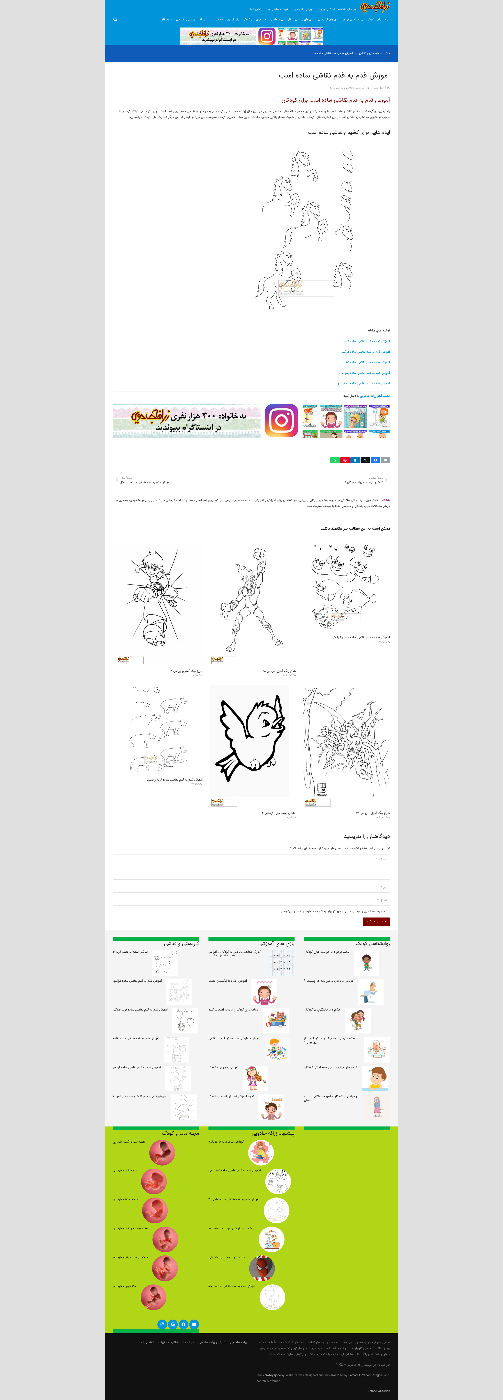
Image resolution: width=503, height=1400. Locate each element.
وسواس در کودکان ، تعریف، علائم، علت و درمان (330, 1098)
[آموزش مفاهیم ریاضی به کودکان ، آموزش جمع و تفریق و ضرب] (282, 952)
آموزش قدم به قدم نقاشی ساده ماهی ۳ (233, 1199)
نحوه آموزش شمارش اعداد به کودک (231, 1096)
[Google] (173, 1324)
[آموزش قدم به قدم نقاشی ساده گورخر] (178, 1068)
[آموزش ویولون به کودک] (255, 1068)
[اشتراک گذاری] (375, 460)
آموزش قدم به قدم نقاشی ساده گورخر (137, 1067)
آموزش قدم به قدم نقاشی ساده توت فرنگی (140, 1009)
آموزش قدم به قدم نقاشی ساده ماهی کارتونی (361, 637)
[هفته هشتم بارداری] (155, 1200)
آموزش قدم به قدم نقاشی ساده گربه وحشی (175, 779)
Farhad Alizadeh (379, 1391)
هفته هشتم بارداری (125, 1199)
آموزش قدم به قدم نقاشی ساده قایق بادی (363, 383)
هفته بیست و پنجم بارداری (130, 1257)
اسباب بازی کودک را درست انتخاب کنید (233, 1009)
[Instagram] (162, 1324)
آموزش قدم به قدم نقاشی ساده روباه (231, 1286)
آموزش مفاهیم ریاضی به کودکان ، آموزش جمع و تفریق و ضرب (235, 953)
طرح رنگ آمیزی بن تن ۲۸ (373, 813)
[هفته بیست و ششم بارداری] (165, 1229)
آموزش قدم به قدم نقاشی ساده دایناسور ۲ (140, 1096)
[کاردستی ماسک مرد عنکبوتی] (262, 1258)
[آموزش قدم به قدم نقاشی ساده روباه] (272, 1287)
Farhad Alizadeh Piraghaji (365, 1375)
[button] (115, 19)
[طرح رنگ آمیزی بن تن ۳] (158, 543)
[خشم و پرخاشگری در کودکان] (358, 1010)
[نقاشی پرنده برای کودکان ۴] (251, 685)
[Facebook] (183, 1324)
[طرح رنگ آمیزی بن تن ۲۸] (345, 685)
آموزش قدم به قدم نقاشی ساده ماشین (365, 351)
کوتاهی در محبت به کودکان (226, 1141)
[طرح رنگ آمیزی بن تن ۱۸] (251, 543)
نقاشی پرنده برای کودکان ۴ (279, 813)
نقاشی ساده (336, 88)
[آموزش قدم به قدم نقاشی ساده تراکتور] (179, 981)
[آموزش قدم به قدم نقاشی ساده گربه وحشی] (158, 685)
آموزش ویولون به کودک (223, 1067)
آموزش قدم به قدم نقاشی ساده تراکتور (137, 980)
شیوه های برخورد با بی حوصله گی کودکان (331, 1067)
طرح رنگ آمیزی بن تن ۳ (186, 671)
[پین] (345, 460)
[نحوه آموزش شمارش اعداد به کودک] (271, 1097)
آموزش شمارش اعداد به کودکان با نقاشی (234, 1038)
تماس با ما (147, 1342)
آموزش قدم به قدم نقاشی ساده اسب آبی (234, 1170)
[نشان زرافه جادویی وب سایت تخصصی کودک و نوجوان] (375, 7)
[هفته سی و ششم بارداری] (162, 1142)
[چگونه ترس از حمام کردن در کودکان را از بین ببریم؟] (377, 1039)
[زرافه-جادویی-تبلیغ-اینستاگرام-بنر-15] (251, 36)
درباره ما (188, 1342)
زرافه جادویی (238, 1342)
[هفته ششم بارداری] (154, 1171)
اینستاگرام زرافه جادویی (375, 395)
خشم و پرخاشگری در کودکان (322, 1009)
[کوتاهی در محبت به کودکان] (261, 1142)
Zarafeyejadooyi (274, 1375)
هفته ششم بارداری (125, 1170)
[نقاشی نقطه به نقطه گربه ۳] (165, 952)
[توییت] (365, 460)
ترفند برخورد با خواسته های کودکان (326, 951)
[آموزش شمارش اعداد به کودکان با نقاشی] (278, 1039)
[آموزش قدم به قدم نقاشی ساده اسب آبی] (278, 1171)
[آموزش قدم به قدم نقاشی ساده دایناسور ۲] (184, 1097)
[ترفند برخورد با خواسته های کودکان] (366, 952)
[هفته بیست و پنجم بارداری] (165, 1258)
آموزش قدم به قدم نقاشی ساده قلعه (367, 341)
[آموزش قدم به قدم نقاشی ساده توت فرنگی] (185, 1010)
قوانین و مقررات (168, 1342)
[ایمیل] (385, 460)
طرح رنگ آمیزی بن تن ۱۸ (279, 671)
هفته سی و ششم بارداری (129, 1141)
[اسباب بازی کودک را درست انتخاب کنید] (276, 1010)
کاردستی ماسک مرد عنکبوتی (226, 1257)
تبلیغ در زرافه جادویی (212, 1342)
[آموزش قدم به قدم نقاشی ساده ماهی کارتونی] (345, 543)
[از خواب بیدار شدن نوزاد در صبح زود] (272, 1229)
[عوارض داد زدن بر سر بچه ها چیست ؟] (371, 981)
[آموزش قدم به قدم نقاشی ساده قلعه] (176, 1039)
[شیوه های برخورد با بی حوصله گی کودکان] (375, 1068)
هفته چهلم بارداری (124, 1286)
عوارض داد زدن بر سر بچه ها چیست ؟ (328, 980)
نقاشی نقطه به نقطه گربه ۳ (130, 951)
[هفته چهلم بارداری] (153, 1287)
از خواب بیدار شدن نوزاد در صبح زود (231, 1228)
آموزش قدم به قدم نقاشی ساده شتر (367, 362)
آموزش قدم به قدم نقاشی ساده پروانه (366, 372)
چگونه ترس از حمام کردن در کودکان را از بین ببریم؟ (329, 1040)
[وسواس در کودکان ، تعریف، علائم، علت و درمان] (377, 1097)
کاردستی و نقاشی (355, 88)
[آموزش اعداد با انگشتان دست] (264, 981)
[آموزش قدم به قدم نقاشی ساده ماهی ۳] (276, 1200)
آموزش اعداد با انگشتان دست (227, 980)
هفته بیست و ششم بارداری (130, 1228)
